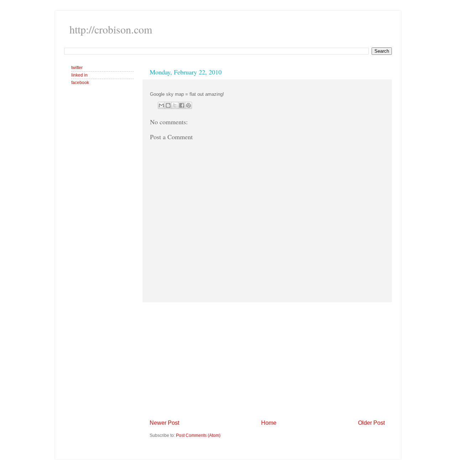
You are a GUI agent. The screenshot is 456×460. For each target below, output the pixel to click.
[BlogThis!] (168, 105)
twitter (77, 67)
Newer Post (164, 422)
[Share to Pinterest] (188, 105)
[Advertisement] (267, 361)
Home (268, 422)
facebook (80, 82)
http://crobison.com (110, 29)
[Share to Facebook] (181, 105)
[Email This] (161, 105)
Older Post (371, 422)
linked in (79, 75)
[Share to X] (174, 105)
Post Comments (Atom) (198, 435)
